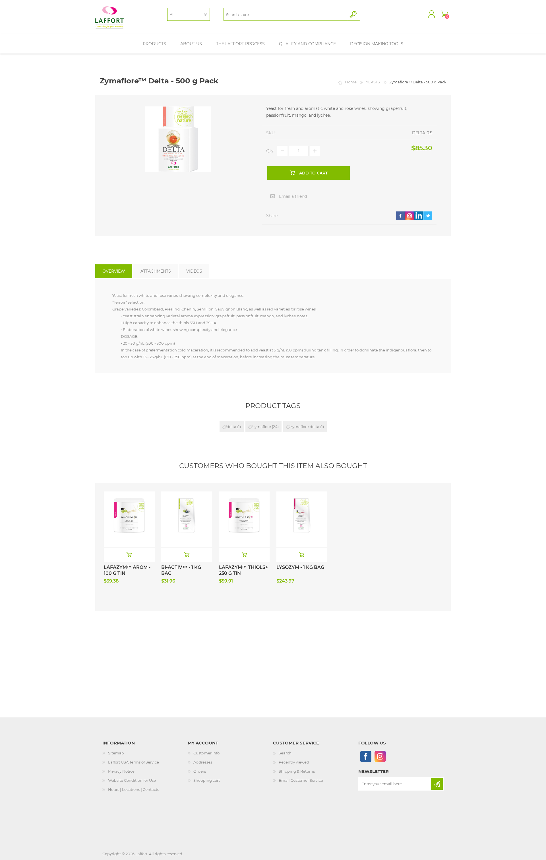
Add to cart (129, 554)
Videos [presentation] (194, 271)
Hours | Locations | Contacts (133, 789)
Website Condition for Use (132, 780)
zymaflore (262, 426)
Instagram (409, 215)
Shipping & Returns (297, 771)
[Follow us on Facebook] (365, 756)
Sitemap (116, 753)
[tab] (113, 271)
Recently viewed (294, 762)
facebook (400, 215)
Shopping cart (444, 14)
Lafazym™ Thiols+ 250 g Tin (243, 570)
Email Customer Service (301, 780)
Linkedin (418, 215)
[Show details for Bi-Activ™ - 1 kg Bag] (186, 504)
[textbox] (285, 14)
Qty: (270, 150)
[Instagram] (380, 756)
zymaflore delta (304, 426)
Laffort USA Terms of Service (133, 762)
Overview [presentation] (113, 271)
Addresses (202, 762)
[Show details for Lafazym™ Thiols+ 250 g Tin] (244, 504)
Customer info (206, 753)
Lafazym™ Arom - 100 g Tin (127, 570)
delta (231, 426)
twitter (427, 215)
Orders (199, 771)
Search (285, 753)
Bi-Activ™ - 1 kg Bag (181, 570)
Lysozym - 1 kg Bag (300, 567)
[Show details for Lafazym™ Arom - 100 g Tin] (129, 504)
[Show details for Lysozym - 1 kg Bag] (301, 504)
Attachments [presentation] (155, 271)
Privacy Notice (121, 771)
